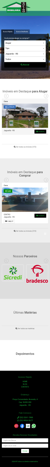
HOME (25, 381)
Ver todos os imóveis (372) (26, 147)
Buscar (26, 65)
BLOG (25, 384)
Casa (6, 101)
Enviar (25, 451)
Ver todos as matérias (25, 328)
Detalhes (41, 131)
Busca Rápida (7, 31)
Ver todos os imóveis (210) (26, 231)
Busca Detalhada (22, 31)
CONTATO (25, 387)
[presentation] (6, 96)
